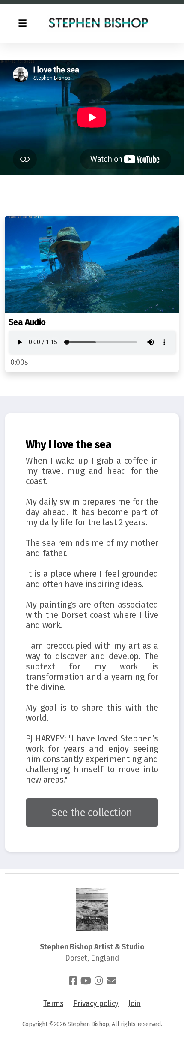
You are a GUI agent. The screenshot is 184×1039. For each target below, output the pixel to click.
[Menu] (22, 23)
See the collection (92, 813)
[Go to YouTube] (85, 980)
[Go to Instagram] (98, 980)
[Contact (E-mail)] (111, 980)
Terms (53, 1003)
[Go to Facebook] (72, 980)
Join (134, 1003)
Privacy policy (96, 1003)
